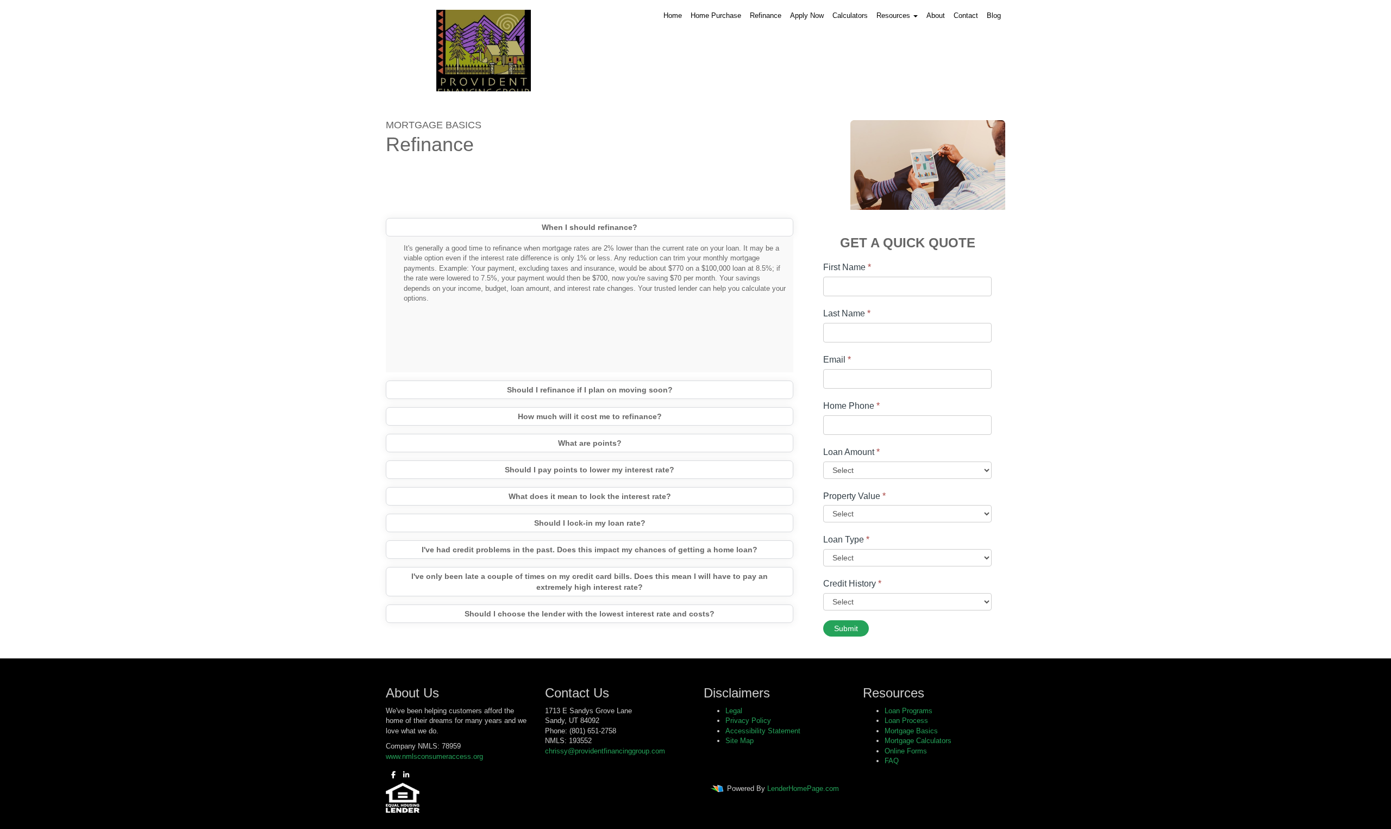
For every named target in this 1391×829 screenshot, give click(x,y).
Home (672, 15)
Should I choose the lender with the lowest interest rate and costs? (590, 613)
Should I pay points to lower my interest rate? (589, 469)
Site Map (739, 741)
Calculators (850, 15)
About (935, 15)
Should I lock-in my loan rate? (590, 523)
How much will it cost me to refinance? (590, 416)
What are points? (590, 443)
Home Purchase (716, 15)
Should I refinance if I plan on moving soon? (590, 389)
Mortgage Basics (911, 731)
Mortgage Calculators (918, 741)
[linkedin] (403, 775)
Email (837, 359)
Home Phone (851, 405)
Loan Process (906, 720)
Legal (733, 711)
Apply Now (807, 15)
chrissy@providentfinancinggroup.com (605, 751)
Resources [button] (894, 15)
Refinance (765, 15)
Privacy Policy (748, 720)
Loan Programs (908, 711)
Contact (966, 15)
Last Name (846, 313)
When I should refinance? (589, 227)
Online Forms (906, 751)
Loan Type (846, 539)
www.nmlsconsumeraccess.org (434, 756)
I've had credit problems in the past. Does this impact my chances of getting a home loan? (589, 549)
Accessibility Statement (762, 731)
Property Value (854, 496)
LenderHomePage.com (803, 789)
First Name (847, 267)
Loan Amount (851, 452)
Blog (994, 15)
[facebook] (391, 775)
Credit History (852, 583)
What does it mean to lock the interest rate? (590, 496)
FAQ (892, 761)
